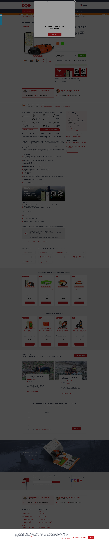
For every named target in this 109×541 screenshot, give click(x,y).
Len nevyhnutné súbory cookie (79, 537)
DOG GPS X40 (54, 38)
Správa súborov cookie (65, 538)
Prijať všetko (91, 537)
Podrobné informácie (34, 536)
